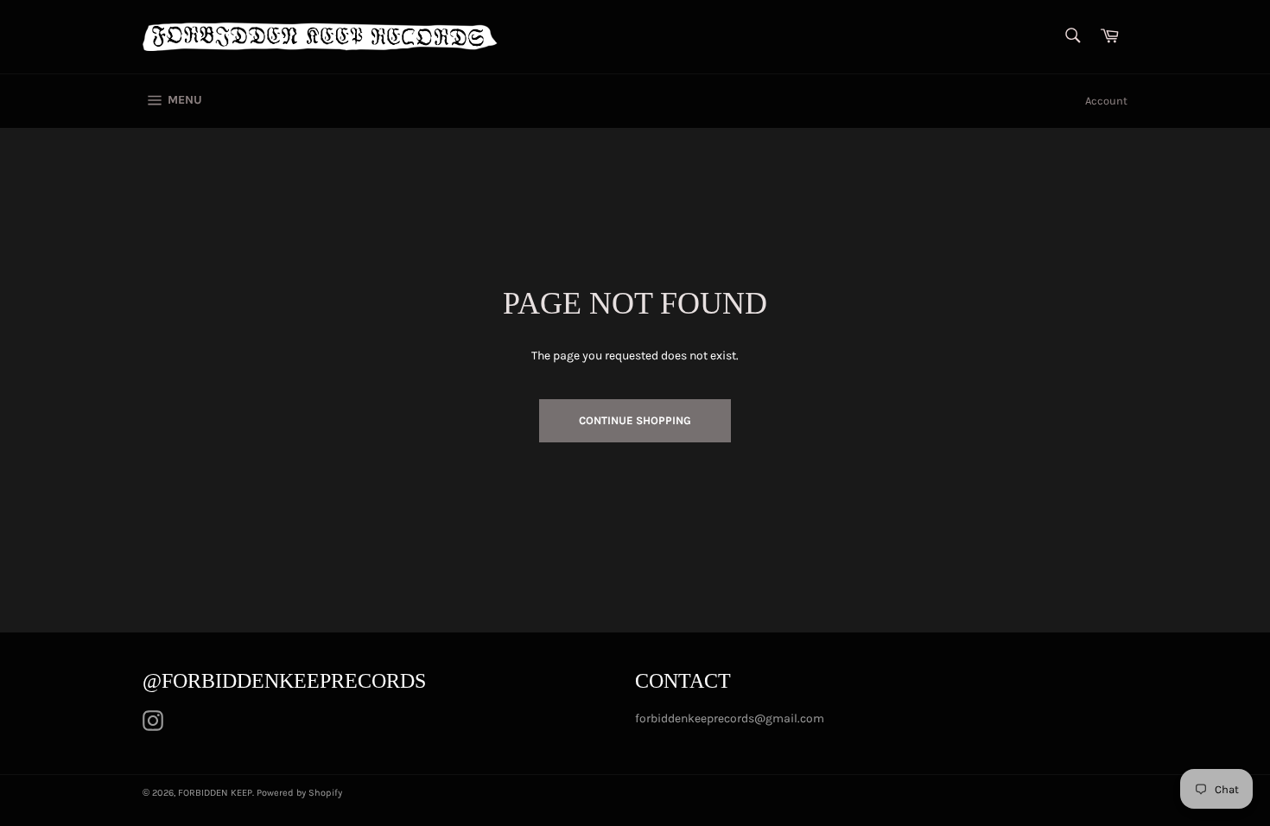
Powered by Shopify (299, 792)
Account (1106, 100)
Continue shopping (635, 420)
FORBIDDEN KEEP (215, 792)
